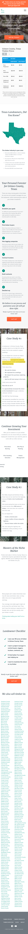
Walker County (18, 877)
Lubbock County (19, 739)
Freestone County (5, 832)
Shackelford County (19, 832)
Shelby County (18, 834)
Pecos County (18, 795)
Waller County (18, 878)
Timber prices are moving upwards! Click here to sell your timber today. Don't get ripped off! (15, 3)
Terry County (18, 855)
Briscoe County (5, 737)
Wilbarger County (19, 890)
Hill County (4, 877)
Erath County (4, 818)
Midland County (19, 760)
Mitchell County (19, 765)
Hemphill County (5, 872)
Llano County (18, 736)
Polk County (18, 796)
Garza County (4, 839)
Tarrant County (18, 850)
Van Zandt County (19, 873)
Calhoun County (5, 747)
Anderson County (5, 701)
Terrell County (18, 854)
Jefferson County (5, 900)
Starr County (18, 841)
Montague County (19, 767)
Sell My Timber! (14, 37)
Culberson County (5, 790)
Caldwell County (5, 746)
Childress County (5, 762)
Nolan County (18, 780)
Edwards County (5, 813)
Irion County (4, 891)
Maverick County (19, 751)
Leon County (18, 728)
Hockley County (5, 878)
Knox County (18, 716)
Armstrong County (5, 710)
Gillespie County (5, 841)
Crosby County (5, 788)
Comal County (4, 775)
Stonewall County (19, 846)
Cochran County (5, 765)
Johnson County (5, 905)
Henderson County (6, 873)
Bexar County (4, 724)
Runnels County (19, 818)
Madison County (19, 742)
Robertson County (19, 814)
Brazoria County (5, 732)
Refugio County (18, 811)
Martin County (18, 746)
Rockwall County (19, 816)
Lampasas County (19, 723)
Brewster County (5, 736)
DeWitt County (4, 801)
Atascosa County (5, 711)
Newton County (18, 778)
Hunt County (4, 888)
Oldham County (18, 785)
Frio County (4, 834)
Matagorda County (19, 749)
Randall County (18, 803)
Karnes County (4, 908)
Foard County (4, 827)
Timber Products (19, 919)
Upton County (18, 868)
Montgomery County (20, 769)
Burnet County (4, 744)
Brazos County (4, 734)
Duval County (4, 808)
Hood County (4, 880)
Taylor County (18, 852)
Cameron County (5, 751)
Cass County (4, 755)
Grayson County (5, 849)
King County (18, 711)
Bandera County (5, 716)
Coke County (4, 767)
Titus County (18, 859)
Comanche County (5, 777)
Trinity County (18, 864)
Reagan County (18, 805)
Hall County (4, 855)
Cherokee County (5, 760)
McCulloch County (19, 752)
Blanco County (4, 726)
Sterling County (18, 844)
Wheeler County (19, 887)
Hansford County (5, 859)
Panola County (18, 790)
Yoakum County (18, 901)
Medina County (18, 757)
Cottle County (4, 783)
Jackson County (5, 895)
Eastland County (5, 809)
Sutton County (18, 847)
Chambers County (5, 759)
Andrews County (5, 703)
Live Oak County (19, 734)
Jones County (4, 906)
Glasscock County (5, 842)
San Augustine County (20, 823)
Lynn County (18, 741)
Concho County (5, 778)
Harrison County (5, 865)
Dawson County (5, 795)
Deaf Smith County (6, 796)
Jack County (4, 893)
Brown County (4, 741)
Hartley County (5, 867)
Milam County (18, 762)
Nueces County (18, 782)
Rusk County (18, 819)
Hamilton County (5, 857)
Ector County (4, 811)
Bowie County (4, 731)
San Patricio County (19, 826)
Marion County (18, 744)
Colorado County (5, 773)
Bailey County (4, 714)
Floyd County (4, 826)
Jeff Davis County (5, 898)
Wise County (18, 898)
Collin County (4, 770)
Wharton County (19, 885)
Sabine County (18, 821)
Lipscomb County (19, 732)
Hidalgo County (5, 875)
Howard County (5, 885)
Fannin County (4, 821)
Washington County (19, 882)
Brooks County (4, 739)
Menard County (18, 759)
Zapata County (18, 905)
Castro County (4, 757)
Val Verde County (19, 872)
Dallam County (4, 791)
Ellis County (4, 816)
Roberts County (18, 813)
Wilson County (18, 895)
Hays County (4, 870)
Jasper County (4, 896)
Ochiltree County (19, 783)
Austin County (4, 713)
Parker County (18, 791)
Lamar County (18, 719)
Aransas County (5, 706)
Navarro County (18, 777)
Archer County (4, 708)
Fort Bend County (5, 829)
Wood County (18, 900)
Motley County (18, 773)
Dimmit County (5, 805)
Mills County (18, 764)
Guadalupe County (5, 852)
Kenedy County (18, 705)
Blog (17, 922)
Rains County (18, 801)
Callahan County (5, 749)
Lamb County (18, 721)
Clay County (4, 764)
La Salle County (18, 718)
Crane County (4, 785)
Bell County (4, 723)
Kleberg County (18, 714)
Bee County (4, 721)
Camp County (4, 752)
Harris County (4, 864)
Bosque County (5, 729)
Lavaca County (18, 724)
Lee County (17, 726)
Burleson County (5, 742)
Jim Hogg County (5, 901)
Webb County (18, 883)
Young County (18, 903)
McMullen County (19, 755)
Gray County (4, 847)
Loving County (18, 737)
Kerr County (18, 708)
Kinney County (18, 713)
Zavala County (18, 906)
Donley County (5, 806)
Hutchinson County (6, 890)
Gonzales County (5, 846)
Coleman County (5, 769)
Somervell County (19, 839)
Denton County (5, 800)
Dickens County (5, 803)
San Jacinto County (19, 824)
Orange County (18, 787)
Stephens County (19, 842)
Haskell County (5, 868)
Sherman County (19, 836)
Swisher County (18, 849)
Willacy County (18, 891)
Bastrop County (5, 718)
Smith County (18, 837)
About (23, 922)
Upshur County (18, 867)
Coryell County (5, 782)
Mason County (18, 747)
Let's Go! (14, 319)
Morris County (18, 772)
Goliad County (4, 844)
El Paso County (5, 814)
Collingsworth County (6, 772)
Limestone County (19, 731)
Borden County (5, 728)
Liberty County (18, 729)
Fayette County (5, 823)
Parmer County (18, 793)
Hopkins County (5, 882)
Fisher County (4, 824)
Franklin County (5, 831)
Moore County (18, 770)
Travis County (18, 862)
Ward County (18, 880)
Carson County (5, 754)
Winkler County (18, 896)
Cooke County (4, 780)
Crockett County (5, 787)
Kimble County (18, 710)
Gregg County (4, 850)
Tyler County (18, 865)
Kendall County (18, 703)
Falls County (4, 819)
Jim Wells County (5, 903)
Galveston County (5, 837)
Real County (18, 806)
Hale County (4, 854)
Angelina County (5, 705)
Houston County (5, 883)
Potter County (18, 798)
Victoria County (18, 875)
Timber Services (8, 922)
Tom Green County (19, 860)
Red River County (19, 808)
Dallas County (4, 793)
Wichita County (18, 888)
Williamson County (19, 893)
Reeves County (18, 809)
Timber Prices (7, 919)
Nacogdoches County (20, 775)
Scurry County (18, 831)
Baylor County (4, 719)
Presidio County (19, 800)
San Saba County (19, 827)
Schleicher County (19, 829)
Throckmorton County (20, 857)
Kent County (18, 706)
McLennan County (19, 754)
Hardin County (4, 862)
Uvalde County (18, 870)
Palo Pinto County (19, 788)
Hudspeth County (5, 887)
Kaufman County (19, 701)
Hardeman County (5, 860)
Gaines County (4, 836)
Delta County (4, 798)
